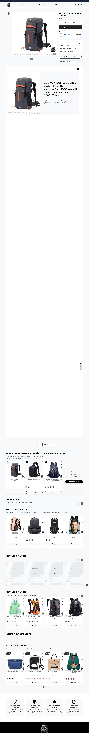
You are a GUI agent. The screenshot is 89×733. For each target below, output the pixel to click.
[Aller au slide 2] (45, 687)
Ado (67, 1)
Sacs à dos (24, 4)
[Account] (78, 4)
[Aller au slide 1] (43, 687)
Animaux (63, 1)
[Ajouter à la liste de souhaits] (23, 462)
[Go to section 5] (80, 369)
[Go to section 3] (80, 366)
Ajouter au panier (75, 481)
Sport (52, 1)
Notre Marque (64, 4)
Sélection (45, 4)
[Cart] (81, 4)
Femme (44, 1)
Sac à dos (85, 1)
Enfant (48, 1)
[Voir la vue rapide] (23, 465)
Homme (39, 1)
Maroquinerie (79, 1)
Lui (35, 4)
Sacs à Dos (72, 1)
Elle (39, 4)
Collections (57, 4)
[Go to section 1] (80, 363)
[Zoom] (54, 54)
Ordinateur (57, 1)
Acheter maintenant (71, 27)
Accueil (8, 8)
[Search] (75, 4)
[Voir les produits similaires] (23, 468)
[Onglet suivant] (78, 69)
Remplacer (35, 492)
